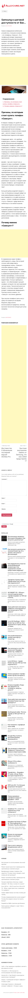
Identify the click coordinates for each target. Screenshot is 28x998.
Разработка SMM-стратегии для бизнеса (13, 903)
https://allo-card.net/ (19, 992)
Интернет (8, 317)
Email (3, 503)
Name (3, 498)
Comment (4, 479)
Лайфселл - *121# (6, 955)
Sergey (3, 979)
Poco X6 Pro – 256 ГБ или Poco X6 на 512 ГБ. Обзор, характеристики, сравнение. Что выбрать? (13, 888)
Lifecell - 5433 (5, 937)
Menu (5, 11)
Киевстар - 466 (5, 934)
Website (4, 509)
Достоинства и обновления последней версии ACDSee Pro (6, 451)
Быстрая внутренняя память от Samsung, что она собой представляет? (21, 453)
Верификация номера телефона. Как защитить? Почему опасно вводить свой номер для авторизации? (13, 873)
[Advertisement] (14, 71)
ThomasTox (4, 971)
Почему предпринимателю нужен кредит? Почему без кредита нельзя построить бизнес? (13, 898)
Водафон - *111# (6, 950)
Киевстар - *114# (6, 953)
